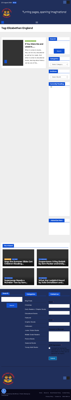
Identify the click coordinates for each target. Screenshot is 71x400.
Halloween (28, 326)
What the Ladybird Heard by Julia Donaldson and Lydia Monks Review (51, 282)
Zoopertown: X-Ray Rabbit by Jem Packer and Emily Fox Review (52, 263)
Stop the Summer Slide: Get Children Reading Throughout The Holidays (18, 263)
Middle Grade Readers (32, 334)
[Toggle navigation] (37, 22)
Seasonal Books (30, 343)
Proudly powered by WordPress (10, 393)
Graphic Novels (30, 322)
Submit (52, 358)
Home (40, 392)
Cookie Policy (66, 392)
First (50, 309)
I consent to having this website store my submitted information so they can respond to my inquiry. (60, 350)
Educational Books (30, 41)
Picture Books (42, 259)
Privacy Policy (49, 396)
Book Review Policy (55, 392)
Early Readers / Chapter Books (35, 309)
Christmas (28, 305)
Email (51, 320)
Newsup (26, 393)
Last (50, 316)
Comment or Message (56, 329)
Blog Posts (8, 259)
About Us (46, 392)
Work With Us (66, 396)
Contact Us (58, 396)
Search (53, 39)
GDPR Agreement (55, 345)
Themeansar (4, 395)
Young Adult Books (31, 347)
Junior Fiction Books (32, 330)
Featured (14, 259)
